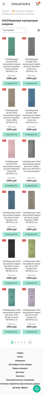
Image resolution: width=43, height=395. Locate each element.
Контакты (20, 376)
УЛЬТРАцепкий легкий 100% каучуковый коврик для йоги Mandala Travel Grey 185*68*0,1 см (31, 65)
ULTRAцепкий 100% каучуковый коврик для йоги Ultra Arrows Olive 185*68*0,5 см (31, 266)
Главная (5, 11)
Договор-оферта (20, 387)
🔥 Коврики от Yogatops (22, 11)
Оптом (20, 357)
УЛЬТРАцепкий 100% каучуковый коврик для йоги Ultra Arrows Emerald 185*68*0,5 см (12, 315)
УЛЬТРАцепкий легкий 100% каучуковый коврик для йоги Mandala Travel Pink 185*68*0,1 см (11, 167)
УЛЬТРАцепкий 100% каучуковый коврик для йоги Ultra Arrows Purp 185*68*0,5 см (31, 315)
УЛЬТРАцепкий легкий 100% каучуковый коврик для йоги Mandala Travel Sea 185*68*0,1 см (31, 116)
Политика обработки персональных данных (20, 384)
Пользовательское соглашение (20, 380)
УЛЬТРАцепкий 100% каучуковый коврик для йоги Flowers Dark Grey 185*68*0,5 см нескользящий (31, 166)
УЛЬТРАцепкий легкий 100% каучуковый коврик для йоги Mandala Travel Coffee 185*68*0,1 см (11, 116)
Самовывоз (20, 360)
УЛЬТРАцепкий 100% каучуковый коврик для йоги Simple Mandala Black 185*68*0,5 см (12, 266)
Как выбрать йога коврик (20, 364)
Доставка (20, 372)
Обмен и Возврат (20, 368)
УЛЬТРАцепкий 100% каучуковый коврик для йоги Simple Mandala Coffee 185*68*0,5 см (31, 217)
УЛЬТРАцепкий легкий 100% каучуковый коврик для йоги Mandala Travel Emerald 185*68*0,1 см (11, 65)
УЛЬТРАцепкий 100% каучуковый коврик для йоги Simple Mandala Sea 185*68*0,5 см (12, 217)
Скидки (20, 353)
